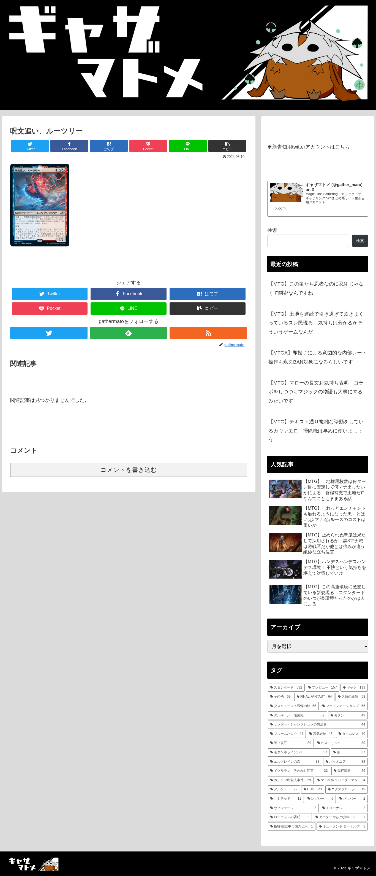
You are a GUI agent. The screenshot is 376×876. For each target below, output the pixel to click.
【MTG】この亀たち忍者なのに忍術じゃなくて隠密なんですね (316, 288)
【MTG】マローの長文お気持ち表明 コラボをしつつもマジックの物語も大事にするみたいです (316, 392)
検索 (272, 230)
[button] (227, 146)
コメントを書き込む (128, 469)
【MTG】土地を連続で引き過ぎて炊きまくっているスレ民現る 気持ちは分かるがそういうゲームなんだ (316, 323)
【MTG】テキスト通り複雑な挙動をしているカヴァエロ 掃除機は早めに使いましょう (316, 430)
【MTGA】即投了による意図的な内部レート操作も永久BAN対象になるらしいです (317, 357)
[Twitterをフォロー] (49, 333)
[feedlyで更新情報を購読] (128, 333)
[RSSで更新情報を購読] (208, 333)
